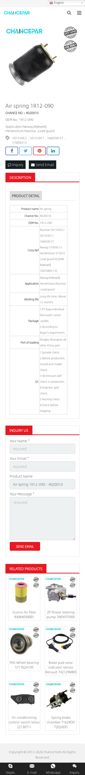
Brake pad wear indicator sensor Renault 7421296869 (60, 667)
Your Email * (19, 458)
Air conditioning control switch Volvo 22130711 (24, 722)
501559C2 (19, 138)
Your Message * (22, 494)
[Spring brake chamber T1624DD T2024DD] (61, 697)
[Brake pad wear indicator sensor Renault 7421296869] (61, 642)
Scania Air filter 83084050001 (24, 614)
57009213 (19, 142)
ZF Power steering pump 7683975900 (61, 614)
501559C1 (37, 138)
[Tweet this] (25, 151)
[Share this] (11, 151)
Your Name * (19, 441)
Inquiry (17, 164)
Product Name (21, 476)
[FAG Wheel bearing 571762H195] (24, 642)
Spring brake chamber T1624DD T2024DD (61, 722)
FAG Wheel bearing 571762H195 (24, 665)
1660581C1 (55, 138)
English (58, 2)
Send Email (44, 164)
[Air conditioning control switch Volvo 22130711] (24, 697)
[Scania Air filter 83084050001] (24, 592)
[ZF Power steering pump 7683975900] (61, 592)
